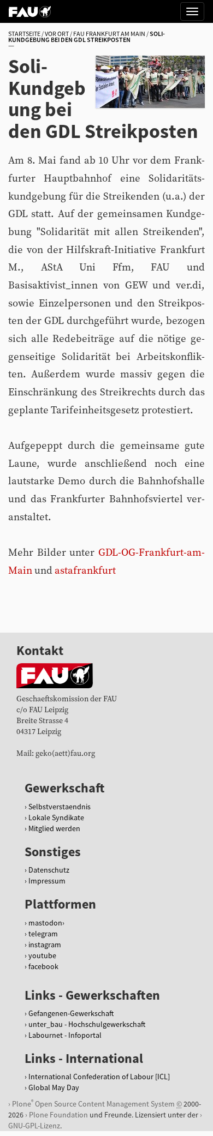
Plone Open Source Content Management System (93, 1103)
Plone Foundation (58, 1115)
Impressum (47, 881)
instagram (44, 944)
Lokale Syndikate (56, 817)
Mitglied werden (54, 828)
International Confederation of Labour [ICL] (99, 1076)
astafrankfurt (85, 570)
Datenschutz (48, 870)
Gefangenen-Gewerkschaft (71, 1013)
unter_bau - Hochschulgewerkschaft (86, 1024)
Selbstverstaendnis (59, 807)
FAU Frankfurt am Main (109, 33)
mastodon (45, 923)
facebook (43, 966)
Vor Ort (57, 33)
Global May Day (53, 1087)
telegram (43, 934)
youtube (42, 955)
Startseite (24, 33)
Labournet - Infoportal (65, 1035)
